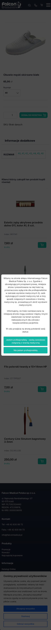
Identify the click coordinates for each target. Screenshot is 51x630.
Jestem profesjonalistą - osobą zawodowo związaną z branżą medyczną (25, 341)
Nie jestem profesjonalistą (25, 350)
